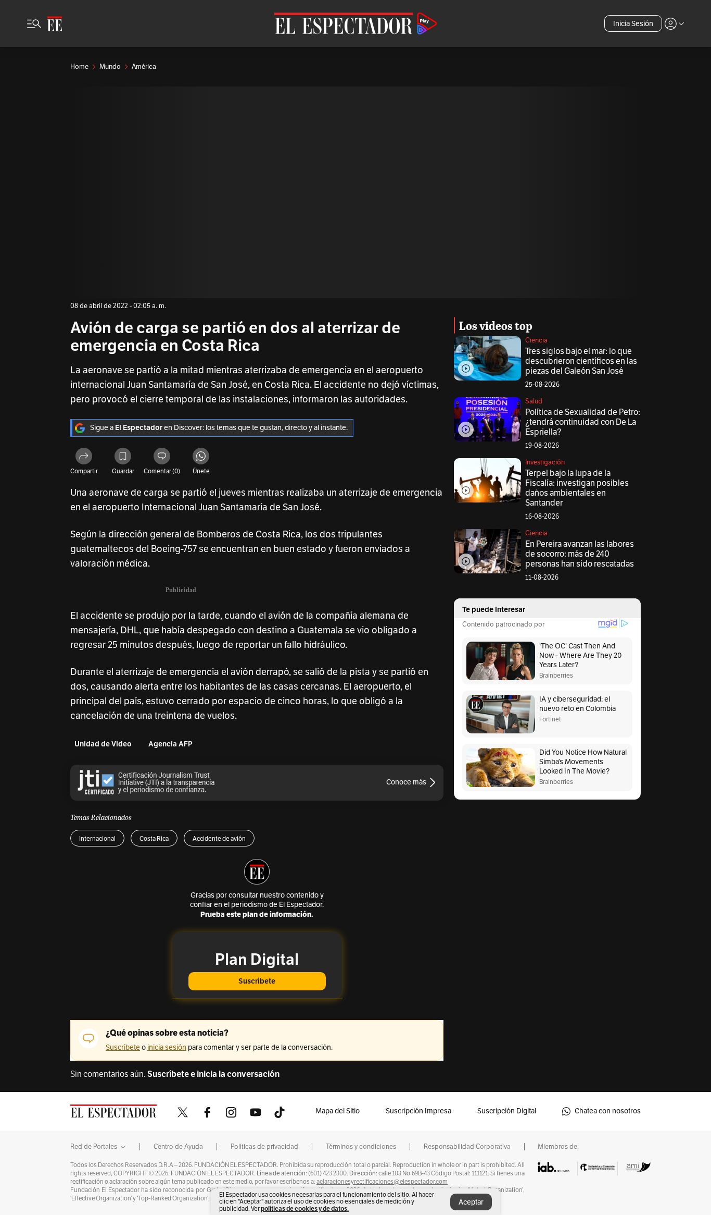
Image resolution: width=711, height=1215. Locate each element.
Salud (533, 401)
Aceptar (471, 1202)
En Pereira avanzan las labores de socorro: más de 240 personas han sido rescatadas (579, 554)
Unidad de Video (103, 744)
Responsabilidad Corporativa (467, 1146)
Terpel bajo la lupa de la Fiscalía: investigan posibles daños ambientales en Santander (577, 488)
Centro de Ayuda (178, 1146)
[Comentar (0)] (162, 458)
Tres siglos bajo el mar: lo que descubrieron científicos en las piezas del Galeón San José (581, 361)
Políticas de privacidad (264, 1146)
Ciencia (536, 340)
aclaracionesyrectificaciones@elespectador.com (382, 1181)
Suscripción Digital (506, 1111)
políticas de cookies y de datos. (305, 1208)
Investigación (545, 462)
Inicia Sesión (633, 23)
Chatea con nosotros (608, 1111)
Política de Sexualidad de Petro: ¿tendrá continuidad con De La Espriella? (582, 422)
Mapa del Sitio (337, 1111)
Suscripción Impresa (418, 1111)
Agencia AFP (170, 744)
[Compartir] (83, 458)
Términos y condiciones (361, 1146)
